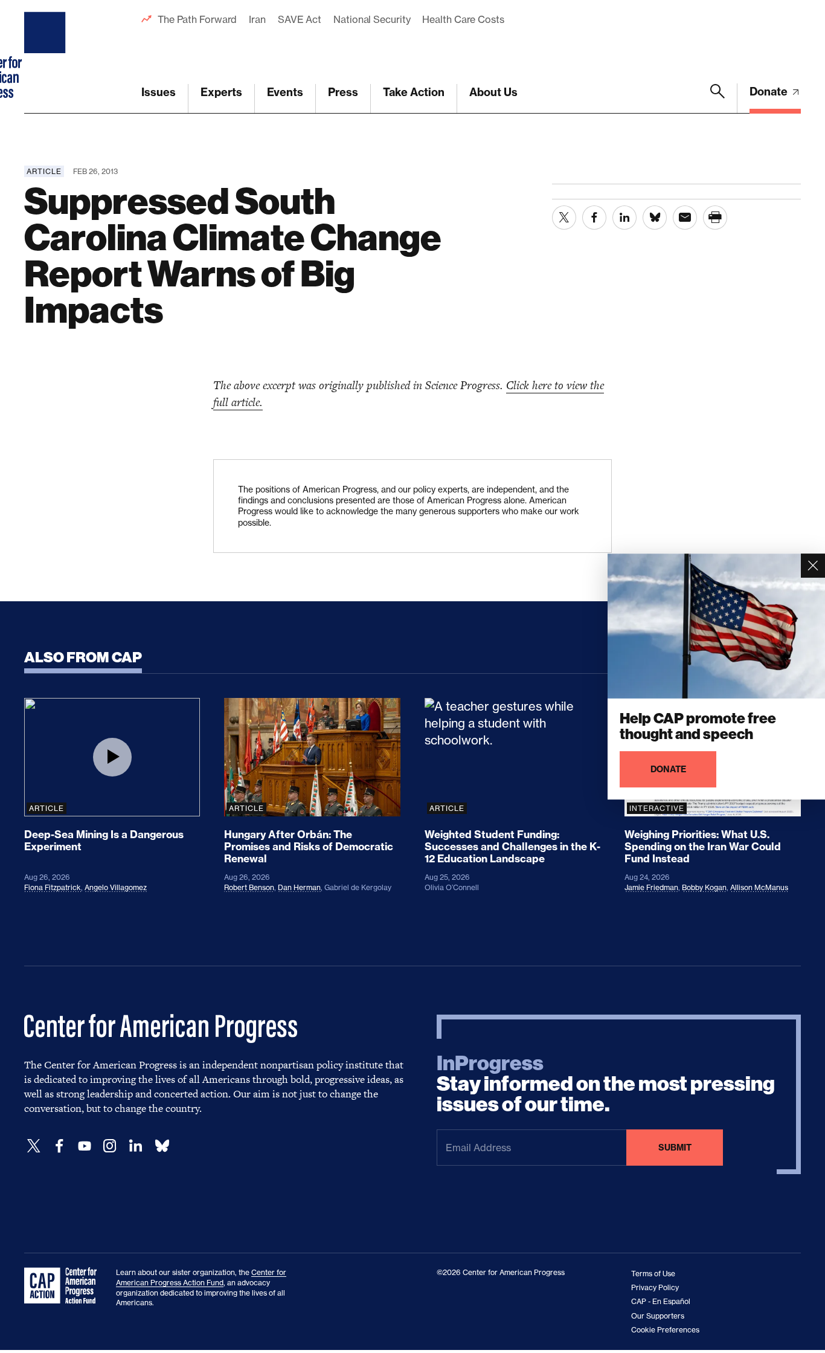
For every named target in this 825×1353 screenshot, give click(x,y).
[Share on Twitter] (564, 217)
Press (343, 92)
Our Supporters (657, 1315)
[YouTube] (84, 1146)
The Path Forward (197, 19)
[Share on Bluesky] (655, 217)
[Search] (717, 98)
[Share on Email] (685, 217)
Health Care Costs (463, 19)
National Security (371, 19)
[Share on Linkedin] (624, 217)
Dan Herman (299, 887)
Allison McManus (759, 887)
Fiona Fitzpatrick (52, 887)
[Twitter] (33, 1146)
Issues (158, 92)
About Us (493, 92)
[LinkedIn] (135, 1146)
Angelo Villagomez (116, 887)
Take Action (414, 92)
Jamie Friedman (651, 887)
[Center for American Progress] (46, 57)
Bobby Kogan (704, 887)
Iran (257, 19)
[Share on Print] (715, 217)
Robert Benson (249, 887)
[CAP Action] (64, 1286)
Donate (770, 91)
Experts (221, 92)
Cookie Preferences (665, 1329)
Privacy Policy (655, 1287)
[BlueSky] (162, 1146)
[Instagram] (110, 1146)
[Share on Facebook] (594, 217)
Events (285, 92)
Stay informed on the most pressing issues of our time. (606, 1084)
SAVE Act (299, 19)
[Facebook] (59, 1146)
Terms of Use (653, 1273)
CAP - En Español (660, 1301)
